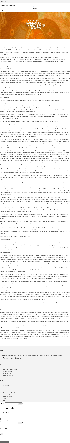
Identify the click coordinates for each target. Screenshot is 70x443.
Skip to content (12, 5)
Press (4, 400)
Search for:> (2, 403)
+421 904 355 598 (6, 387)
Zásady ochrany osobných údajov (10, 369)
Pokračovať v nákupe (4, 442)
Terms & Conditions (7, 394)
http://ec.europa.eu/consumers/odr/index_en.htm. (12, 327)
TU (29, 236)
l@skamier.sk (6, 385)
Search (20, 403)
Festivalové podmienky (8, 375)
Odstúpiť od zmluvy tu (7, 373)
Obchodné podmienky (7, 371)
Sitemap (4, 398)
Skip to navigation (5, 5)
